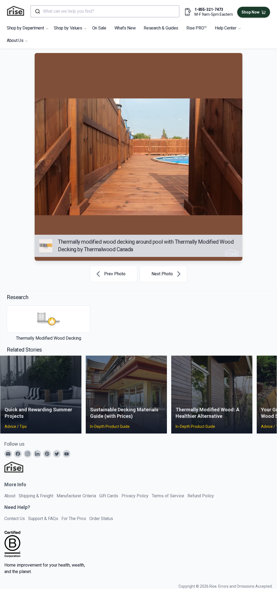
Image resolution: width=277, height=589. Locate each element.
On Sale (99, 28)
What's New (125, 28)
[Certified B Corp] (12, 544)
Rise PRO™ (196, 28)
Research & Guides (161, 28)
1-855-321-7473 (208, 9)
